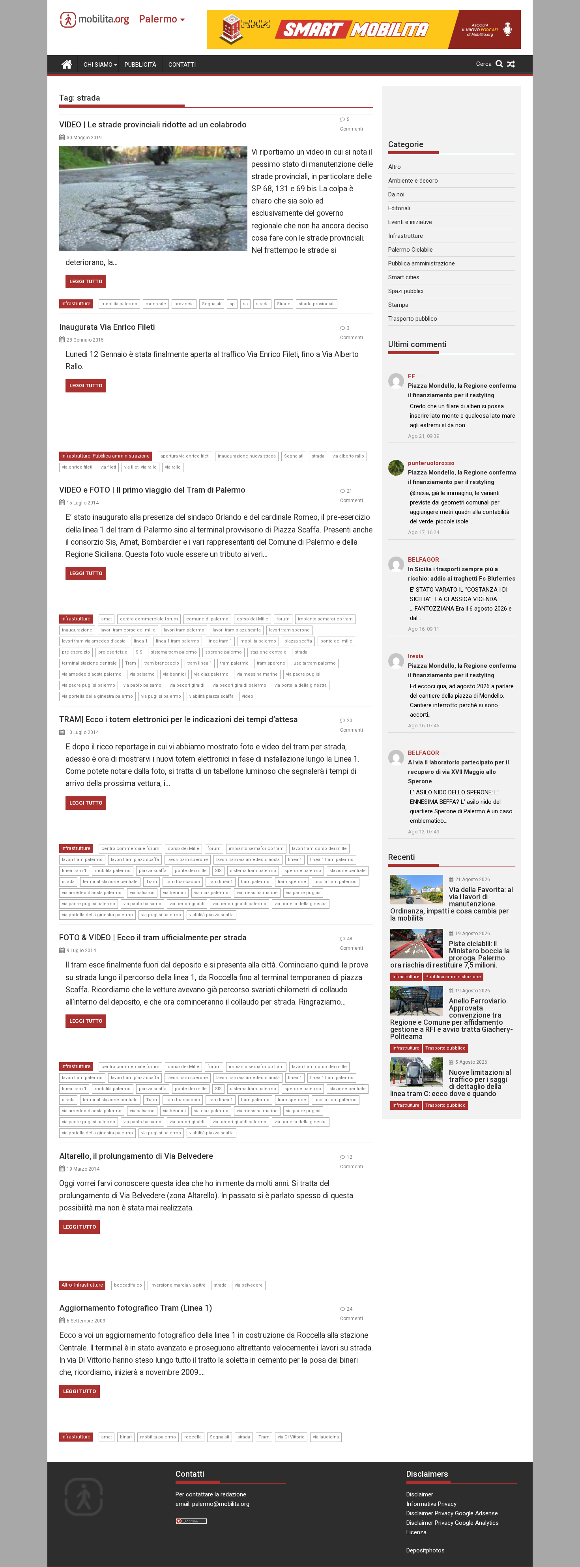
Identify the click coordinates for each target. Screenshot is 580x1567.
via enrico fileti (77, 467)
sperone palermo (223, 652)
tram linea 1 (199, 663)
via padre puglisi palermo (88, 685)
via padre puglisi (303, 674)
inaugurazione (77, 630)
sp (232, 303)
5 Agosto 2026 (471, 1062)
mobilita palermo (119, 303)
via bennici (174, 674)
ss (245, 303)
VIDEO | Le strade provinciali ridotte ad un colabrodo (153, 124)
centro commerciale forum (149, 619)
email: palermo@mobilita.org (212, 1503)
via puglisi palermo (161, 696)
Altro (67, 1285)
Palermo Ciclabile (410, 249)
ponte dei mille (336, 641)
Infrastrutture (76, 303)
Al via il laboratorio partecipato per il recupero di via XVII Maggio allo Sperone (458, 772)
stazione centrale (268, 652)
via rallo (173, 467)
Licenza (416, 1532)
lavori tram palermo (184, 630)
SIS (139, 652)
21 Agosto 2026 (472, 879)
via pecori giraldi (187, 685)
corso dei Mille (252, 619)
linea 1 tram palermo (177, 641)
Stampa (398, 304)
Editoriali (399, 208)
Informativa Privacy (431, 1503)
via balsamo (142, 674)
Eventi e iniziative (410, 222)
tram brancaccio (161, 663)
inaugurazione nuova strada (247, 456)
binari (126, 1437)
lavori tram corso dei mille (128, 630)
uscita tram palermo (315, 663)
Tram (130, 663)
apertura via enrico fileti (185, 456)
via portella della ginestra (301, 685)
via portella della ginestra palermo (97, 696)
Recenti (401, 857)
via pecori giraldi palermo (239, 685)
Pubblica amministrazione (121, 456)
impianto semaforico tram (325, 619)
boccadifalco (128, 1285)
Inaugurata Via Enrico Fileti (107, 327)
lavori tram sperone (289, 630)
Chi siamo (98, 64)
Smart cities (403, 277)
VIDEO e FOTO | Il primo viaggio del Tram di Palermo (152, 490)
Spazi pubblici (405, 291)
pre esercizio (76, 652)
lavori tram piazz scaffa (237, 630)
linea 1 (141, 641)
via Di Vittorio (291, 1437)
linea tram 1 (220, 641)
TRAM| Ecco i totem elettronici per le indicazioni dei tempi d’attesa (178, 719)
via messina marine (257, 674)
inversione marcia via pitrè (178, 1285)
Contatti (182, 64)
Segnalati (211, 303)
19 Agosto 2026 (472, 933)
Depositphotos (425, 1550)
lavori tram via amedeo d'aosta (93, 641)
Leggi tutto (85, 281)
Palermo (158, 19)
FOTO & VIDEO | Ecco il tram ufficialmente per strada (153, 937)
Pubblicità (140, 64)
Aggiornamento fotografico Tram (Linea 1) (135, 1308)
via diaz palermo (211, 674)
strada (262, 303)
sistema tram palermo (174, 652)
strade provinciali (317, 303)
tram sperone (271, 663)
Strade (283, 303)
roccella (193, 1437)
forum (283, 619)
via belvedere (249, 1285)
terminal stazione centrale (89, 663)
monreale (156, 303)
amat (106, 619)
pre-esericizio (112, 652)
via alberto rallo (348, 456)
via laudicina (326, 1437)
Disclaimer (419, 1494)
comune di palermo (207, 619)
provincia (184, 303)
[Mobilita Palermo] (66, 63)
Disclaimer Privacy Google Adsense (452, 1513)
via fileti (108, 467)
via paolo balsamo (142, 685)
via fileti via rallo (140, 467)
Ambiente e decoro (413, 180)
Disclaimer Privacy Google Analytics (452, 1522)
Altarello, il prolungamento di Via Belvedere (136, 1156)
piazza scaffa (298, 641)
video (247, 696)
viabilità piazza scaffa (211, 696)
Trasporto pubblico (412, 318)
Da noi (396, 194)
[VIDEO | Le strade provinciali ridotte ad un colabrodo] (153, 150)
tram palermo (234, 663)
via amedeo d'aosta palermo (92, 674)
